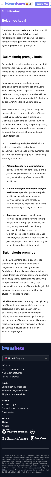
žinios (5, 422)
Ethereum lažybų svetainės (15, 390)
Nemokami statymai (12, 373)
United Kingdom (16, 358)
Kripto (5, 383)
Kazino (5, 400)
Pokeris (5, 418)
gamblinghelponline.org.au (31, 470)
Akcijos (5, 426)
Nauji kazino (8, 412)
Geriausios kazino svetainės (15, 408)
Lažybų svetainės (10, 376)
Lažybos (6, 365)
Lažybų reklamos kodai (13, 369)
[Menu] (3, 4)
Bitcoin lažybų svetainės (14, 386)
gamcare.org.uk (35, 468)
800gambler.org (8, 470)
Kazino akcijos (9, 404)
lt (30, 4)
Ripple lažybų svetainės (13, 394)
